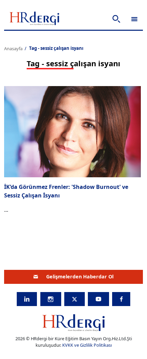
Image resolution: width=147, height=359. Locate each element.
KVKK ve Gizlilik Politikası (87, 345)
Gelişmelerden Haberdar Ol (79, 276)
